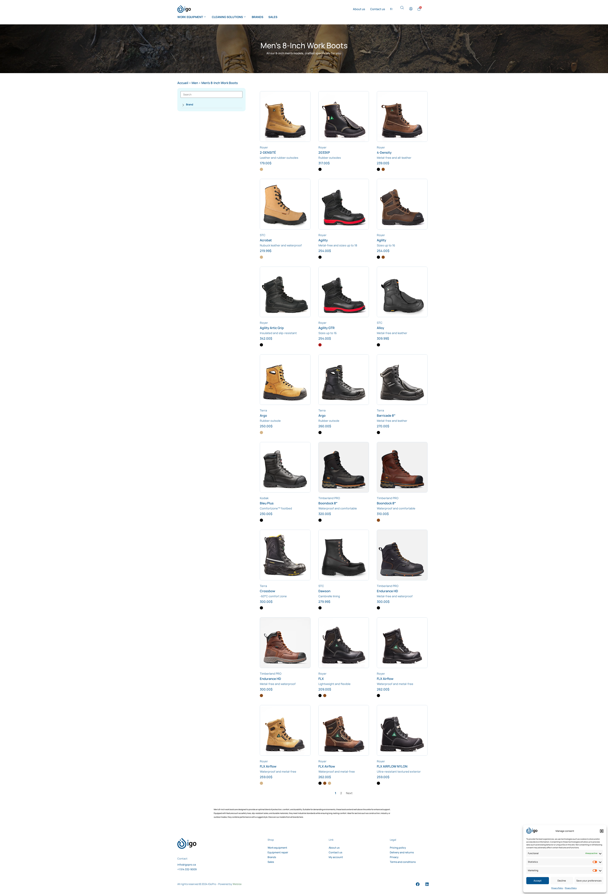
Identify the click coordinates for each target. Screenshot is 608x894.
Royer (264, 147)
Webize (237, 884)
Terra (263, 410)
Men (195, 83)
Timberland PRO (329, 498)
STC (262, 235)
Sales (272, 17)
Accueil (182, 83)
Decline (561, 880)
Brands (257, 17)
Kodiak (264, 498)
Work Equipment (190, 17)
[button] (601, 831)
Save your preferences (589, 880)
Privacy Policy (557, 888)
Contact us (377, 9)
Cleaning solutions (227, 17)
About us (359, 9)
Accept (538, 880)
